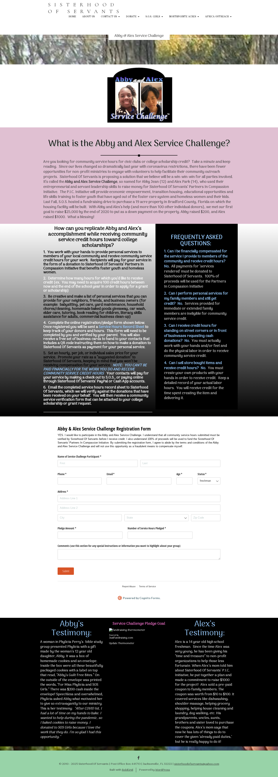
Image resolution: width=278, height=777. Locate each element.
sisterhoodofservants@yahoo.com (196, 764)
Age (184, 474)
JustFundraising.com (121, 638)
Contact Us (109, 16)
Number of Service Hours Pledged (151, 528)
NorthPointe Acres (183, 16)
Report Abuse (129, 586)
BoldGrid (127, 770)
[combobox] (209, 481)
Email (115, 474)
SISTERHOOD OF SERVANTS (85, 7)
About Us (88, 16)
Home (72, 16)
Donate (131, 16)
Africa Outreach (217, 16)
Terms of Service (147, 586)
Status (207, 474)
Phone (67, 474)
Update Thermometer (121, 643)
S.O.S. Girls (153, 16)
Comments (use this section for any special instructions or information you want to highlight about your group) (119, 546)
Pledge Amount (72, 528)
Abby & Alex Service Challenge (139, 36)
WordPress (162, 770)
